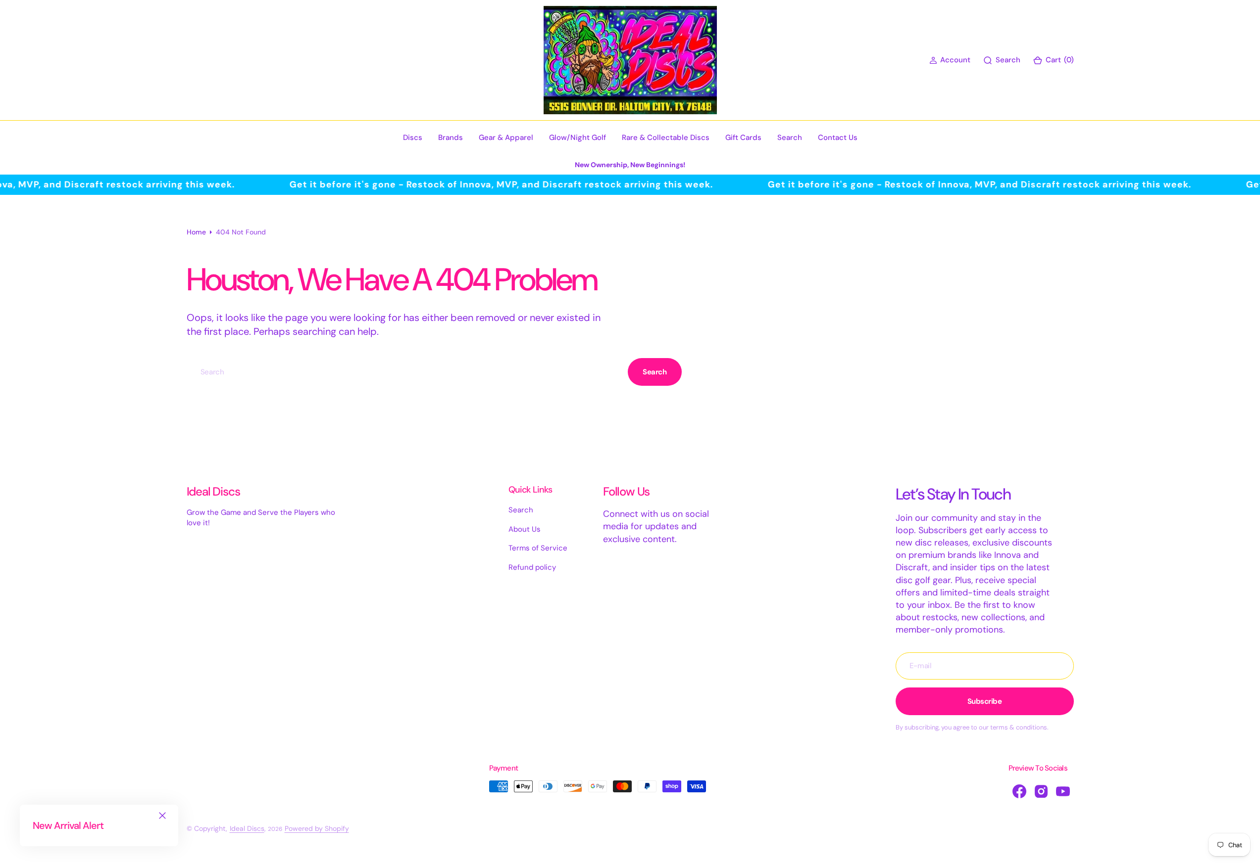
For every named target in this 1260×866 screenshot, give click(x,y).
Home (196, 232)
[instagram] (1041, 791)
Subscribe (984, 701)
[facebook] (1019, 791)
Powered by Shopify (317, 828)
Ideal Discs (247, 828)
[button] (949, 60)
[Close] (162, 815)
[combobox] (405, 371)
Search (654, 372)
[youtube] (1063, 791)
